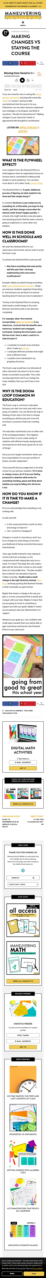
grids (5, 101)
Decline (12, 1273)
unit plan (25, 348)
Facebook (23, 870)
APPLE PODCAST (29, 127)
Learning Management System (20, 286)
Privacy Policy (37, 1269)
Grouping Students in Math (23, 1246)
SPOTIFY (23, 131)
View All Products (23, 804)
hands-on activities (24, 322)
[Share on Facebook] (10, 63)
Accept (34, 1273)
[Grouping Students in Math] (23, 1230)
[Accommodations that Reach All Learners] (23, 1192)
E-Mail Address (23, 759)
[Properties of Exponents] (23, 1118)
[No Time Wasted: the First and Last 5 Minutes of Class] (23, 1080)
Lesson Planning (14, 711)
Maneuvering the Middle (23, 17)
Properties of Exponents (23, 1135)
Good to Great (36, 183)
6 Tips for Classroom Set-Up (35, 820)
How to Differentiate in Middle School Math (11, 821)
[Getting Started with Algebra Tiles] (23, 1154)
